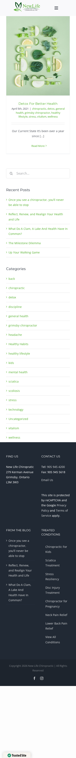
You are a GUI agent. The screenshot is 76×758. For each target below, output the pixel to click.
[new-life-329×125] (27, 3)
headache (15, 335)
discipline (15, 307)
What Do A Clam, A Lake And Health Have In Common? (20, 592)
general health (18, 316)
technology (16, 409)
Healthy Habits (18, 344)
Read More (38, 146)
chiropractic (39, 108)
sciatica (14, 381)
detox (51, 108)
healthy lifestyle (19, 353)
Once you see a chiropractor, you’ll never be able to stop (19, 548)
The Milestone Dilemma (25, 243)
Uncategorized (18, 419)
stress (32, 116)
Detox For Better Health (38, 104)
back (12, 279)
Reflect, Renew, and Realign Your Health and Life (20, 570)
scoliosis (14, 391)
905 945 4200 (56, 467)
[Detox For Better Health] (38, 55)
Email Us (47, 480)
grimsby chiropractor (37, 112)
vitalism (41, 116)
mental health (18, 372)
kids (11, 363)
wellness (53, 116)
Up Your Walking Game (24, 252)
